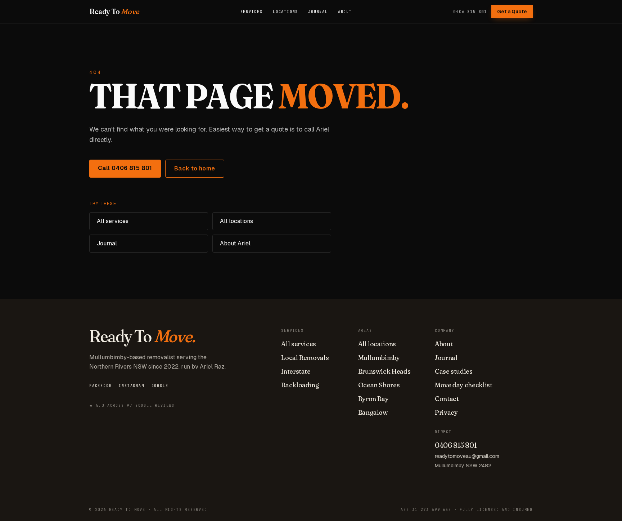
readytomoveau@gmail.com (467, 456)
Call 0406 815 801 (125, 168)
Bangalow (373, 412)
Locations (285, 11)
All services (113, 221)
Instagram (131, 385)
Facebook (100, 385)
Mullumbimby (379, 357)
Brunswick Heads (384, 371)
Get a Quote (512, 11)
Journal (318, 11)
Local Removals (305, 357)
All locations (236, 221)
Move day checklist (463, 385)
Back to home (194, 168)
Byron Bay (373, 399)
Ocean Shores (379, 385)
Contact (447, 399)
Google (160, 385)
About (345, 11)
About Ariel (235, 243)
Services (251, 11)
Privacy (446, 412)
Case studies (454, 371)
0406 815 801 (470, 11)
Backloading (300, 385)
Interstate (295, 371)
